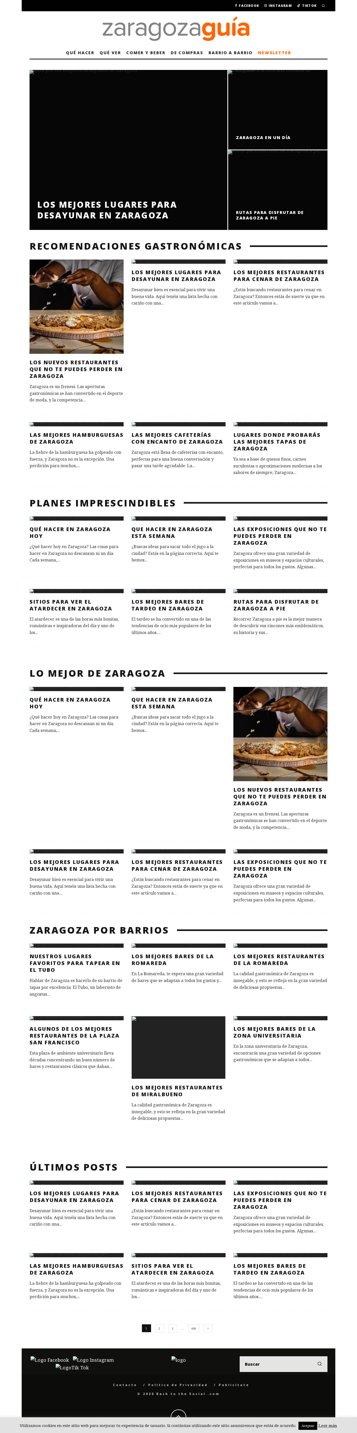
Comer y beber (145, 53)
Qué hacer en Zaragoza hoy (70, 532)
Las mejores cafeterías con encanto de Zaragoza (177, 438)
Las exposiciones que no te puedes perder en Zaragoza (280, 536)
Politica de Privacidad (178, 1385)
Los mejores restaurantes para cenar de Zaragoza (279, 276)
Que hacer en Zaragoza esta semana (172, 532)
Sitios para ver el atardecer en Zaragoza (71, 605)
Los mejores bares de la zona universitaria (274, 1032)
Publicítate (234, 1385)
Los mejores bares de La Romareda (172, 960)
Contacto (125, 1385)
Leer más (327, 1425)
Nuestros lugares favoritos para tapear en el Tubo (75, 963)
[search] (319, 1364)
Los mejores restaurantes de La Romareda (279, 960)
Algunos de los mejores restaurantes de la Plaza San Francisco (75, 1035)
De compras (187, 53)
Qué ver (110, 53)
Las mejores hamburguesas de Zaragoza (77, 438)
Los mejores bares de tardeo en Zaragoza (167, 605)
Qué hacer (80, 53)
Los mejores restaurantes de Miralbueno (177, 1091)
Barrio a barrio (231, 53)
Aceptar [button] (308, 1425)
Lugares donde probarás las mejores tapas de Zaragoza (277, 441)
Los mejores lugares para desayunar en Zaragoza (176, 276)
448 (193, 1328)
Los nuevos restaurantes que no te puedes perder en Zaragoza (76, 369)
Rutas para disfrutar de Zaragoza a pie (276, 605)
